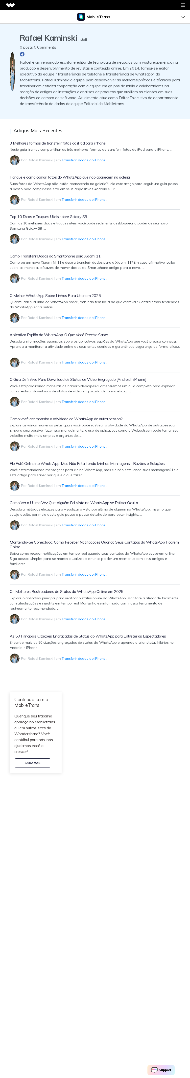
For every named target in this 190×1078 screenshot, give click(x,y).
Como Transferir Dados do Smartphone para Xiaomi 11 (55, 256)
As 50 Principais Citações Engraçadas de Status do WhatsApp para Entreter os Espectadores (88, 636)
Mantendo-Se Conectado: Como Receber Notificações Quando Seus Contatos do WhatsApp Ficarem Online (94, 544)
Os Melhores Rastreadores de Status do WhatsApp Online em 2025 (66, 591)
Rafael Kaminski (40, 160)
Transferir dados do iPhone (83, 160)
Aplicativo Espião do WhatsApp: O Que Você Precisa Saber (59, 334)
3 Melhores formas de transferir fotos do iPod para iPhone (58, 143)
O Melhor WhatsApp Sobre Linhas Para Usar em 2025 (55, 295)
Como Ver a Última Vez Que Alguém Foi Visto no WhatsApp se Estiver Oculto (74, 502)
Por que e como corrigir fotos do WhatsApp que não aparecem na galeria (70, 177)
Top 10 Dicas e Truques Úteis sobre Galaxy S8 (48, 216)
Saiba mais (33, 763)
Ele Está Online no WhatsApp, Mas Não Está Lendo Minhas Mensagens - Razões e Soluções (87, 463)
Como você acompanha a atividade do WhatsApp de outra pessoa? (66, 418)
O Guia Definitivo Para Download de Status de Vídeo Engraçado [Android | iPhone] (78, 379)
